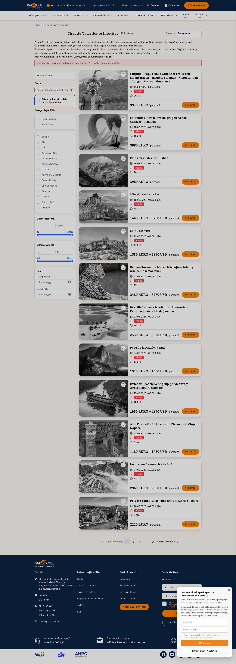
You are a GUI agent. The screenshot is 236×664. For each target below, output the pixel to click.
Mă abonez (204, 643)
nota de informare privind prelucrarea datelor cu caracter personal (202, 636)
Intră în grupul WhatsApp (204, 651)
